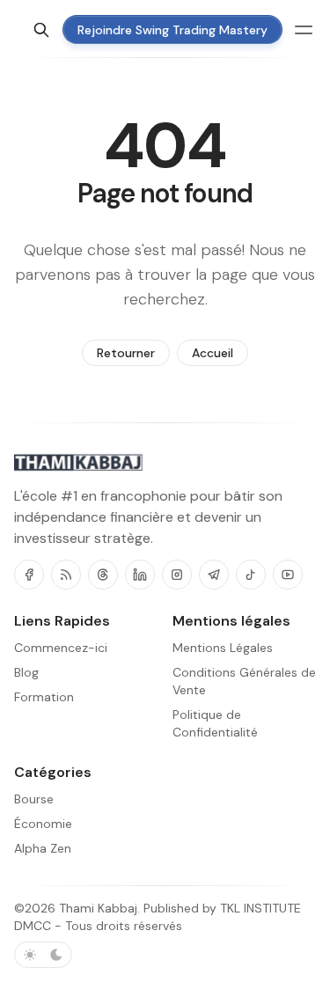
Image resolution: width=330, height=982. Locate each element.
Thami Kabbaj (98, 908)
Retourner (126, 353)
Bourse (34, 799)
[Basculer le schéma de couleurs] (43, 955)
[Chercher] (41, 30)
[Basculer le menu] (304, 30)
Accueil (212, 353)
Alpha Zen (42, 848)
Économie (43, 824)
